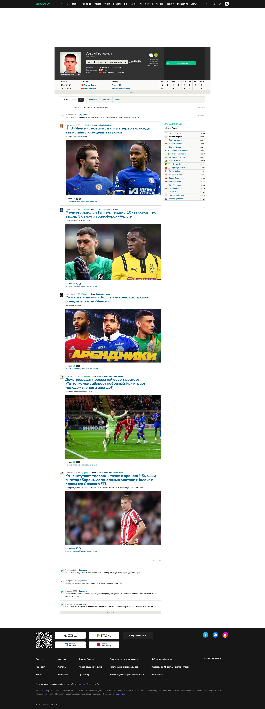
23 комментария (72, 286)
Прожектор (84, 675)
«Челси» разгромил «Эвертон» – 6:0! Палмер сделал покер (94, 583)
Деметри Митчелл (176, 140)
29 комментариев (72, 369)
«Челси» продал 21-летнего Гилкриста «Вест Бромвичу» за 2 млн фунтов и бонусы (103, 117)
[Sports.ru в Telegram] (206, 635)
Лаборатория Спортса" (161, 659)
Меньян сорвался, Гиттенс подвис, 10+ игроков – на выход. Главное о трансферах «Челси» (111, 214)
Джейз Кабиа (174, 171)
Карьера (106, 100)
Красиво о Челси (103, 294)
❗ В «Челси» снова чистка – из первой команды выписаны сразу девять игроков (107, 130)
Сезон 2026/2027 (135, 61)
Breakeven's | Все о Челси (107, 209)
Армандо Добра (178, 168)
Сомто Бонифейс (179, 154)
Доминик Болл (175, 181)
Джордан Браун (175, 175)
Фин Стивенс (174, 161)
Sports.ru (84, 114)
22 (78, 596)
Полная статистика (136, 63)
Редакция (40, 667)
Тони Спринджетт (176, 185)
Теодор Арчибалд (176, 199)
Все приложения (136, 635)
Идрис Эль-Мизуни (180, 150)
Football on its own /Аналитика (109, 376)
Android (155, 65)
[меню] (55, 4)
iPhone (148, 65)
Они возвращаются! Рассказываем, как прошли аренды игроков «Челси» (107, 299)
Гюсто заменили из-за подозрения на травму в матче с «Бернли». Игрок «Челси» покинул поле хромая (111, 607)
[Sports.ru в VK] (216, 635)
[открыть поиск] (207, 4)
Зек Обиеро (174, 192)
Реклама (61, 667)
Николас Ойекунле (176, 195)
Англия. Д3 (116, 85)
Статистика (92, 100)
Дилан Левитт (174, 178)
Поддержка (62, 675)
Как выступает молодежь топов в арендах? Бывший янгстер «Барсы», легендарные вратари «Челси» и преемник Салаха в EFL (110, 480)
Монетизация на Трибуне (90, 667)
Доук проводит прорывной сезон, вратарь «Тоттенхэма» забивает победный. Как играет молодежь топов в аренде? (105, 384)
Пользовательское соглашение (124, 659)
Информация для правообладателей (127, 675)
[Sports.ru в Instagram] (225, 635)
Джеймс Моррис (175, 143)
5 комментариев (72, 465)
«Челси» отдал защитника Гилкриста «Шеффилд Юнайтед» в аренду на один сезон (103, 573)
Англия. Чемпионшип (121, 88)
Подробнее (120, 694)
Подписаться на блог (88, 201)
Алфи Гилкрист (175, 137)
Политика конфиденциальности (124, 667)
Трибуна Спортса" (87, 659)
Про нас (39, 659)
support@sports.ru (87, 684)
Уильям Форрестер (177, 157)
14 (139, 573)
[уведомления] (213, 4)
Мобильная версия (212, 659)
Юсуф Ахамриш (175, 188)
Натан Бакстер (175, 133)
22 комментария (72, 201)
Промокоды (157, 675)
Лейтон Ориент (108, 72)
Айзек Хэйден (177, 164)
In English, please (105, 125)
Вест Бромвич (90, 88)
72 (121, 583)
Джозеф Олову (175, 147)
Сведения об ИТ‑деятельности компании (170, 667)
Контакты (40, 675)
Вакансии (61, 659)
